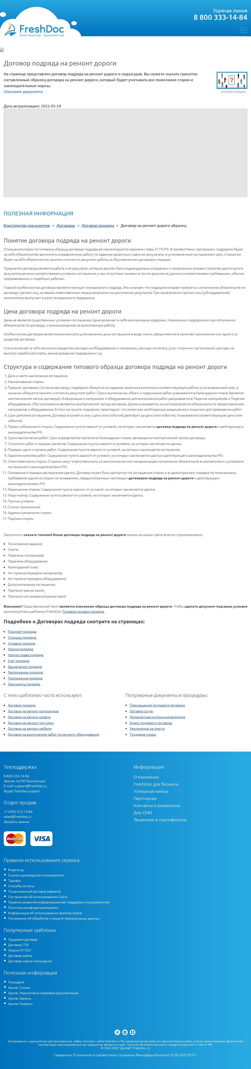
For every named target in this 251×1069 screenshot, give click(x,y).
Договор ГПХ (18, 944)
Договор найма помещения (30, 960)
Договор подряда (22, 705)
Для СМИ (143, 812)
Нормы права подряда (25, 654)
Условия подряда (21, 643)
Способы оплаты (21, 885)
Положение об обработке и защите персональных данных (54, 918)
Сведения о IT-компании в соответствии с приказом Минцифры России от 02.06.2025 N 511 (125, 1055)
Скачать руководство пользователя (36, 875)
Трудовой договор (23, 939)
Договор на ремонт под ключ (31, 722)
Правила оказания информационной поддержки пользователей (59, 902)
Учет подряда (18, 660)
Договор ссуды (141, 710)
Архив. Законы (19, 998)
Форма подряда (20, 648)
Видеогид (16, 869)
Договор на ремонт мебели (29, 728)
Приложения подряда (25, 678)
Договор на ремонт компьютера (33, 710)
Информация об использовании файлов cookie (45, 912)
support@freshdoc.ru (30, 785)
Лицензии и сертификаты (160, 819)
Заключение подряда (24, 666)
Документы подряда (24, 683)
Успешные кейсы (151, 791)
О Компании (146, 777)
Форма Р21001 (20, 950)
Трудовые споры (143, 734)
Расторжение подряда (25, 672)
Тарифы (14, 880)
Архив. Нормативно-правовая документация (43, 992)
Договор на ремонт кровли (29, 716)
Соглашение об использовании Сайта (37, 896)
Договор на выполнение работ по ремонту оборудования (53, 734)
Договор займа (20, 955)
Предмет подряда (22, 631)
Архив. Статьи (19, 987)
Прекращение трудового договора (157, 705)
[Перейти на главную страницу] (34, 30)
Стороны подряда (22, 637)
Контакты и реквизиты (157, 805)
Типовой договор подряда (83, 611)
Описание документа (23, 91)
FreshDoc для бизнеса (156, 784)
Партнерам (145, 798)
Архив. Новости (20, 1003)
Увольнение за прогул (147, 728)
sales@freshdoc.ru (18, 816)
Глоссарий (16, 981)
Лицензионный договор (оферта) (34, 891)
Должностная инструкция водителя (157, 716)
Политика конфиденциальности (33, 907)
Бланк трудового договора (151, 722)
